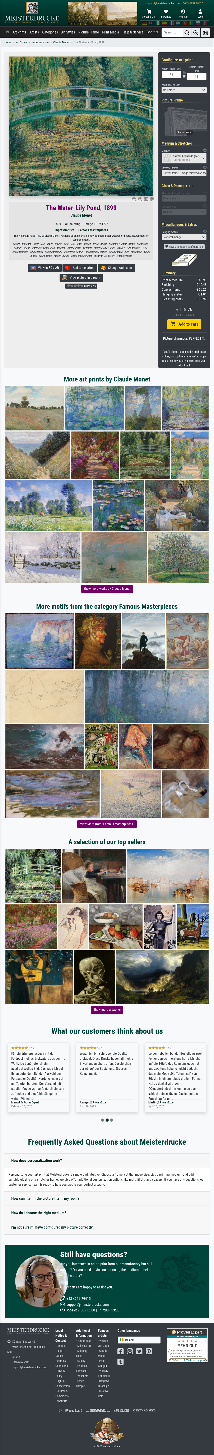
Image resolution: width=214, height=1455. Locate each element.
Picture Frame (88, 32)
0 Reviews (90, 286)
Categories (50, 32)
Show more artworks (107, 1010)
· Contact (60, 1346)
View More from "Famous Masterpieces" (107, 824)
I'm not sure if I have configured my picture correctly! (52, 1227)
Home (7, 42)
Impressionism (40, 42)
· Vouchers (82, 1376)
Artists (34, 32)
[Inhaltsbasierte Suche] (195, 32)
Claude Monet (61, 42)
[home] (7, 32)
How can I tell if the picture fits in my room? (45, 1198)
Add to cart (186, 324)
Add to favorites (82, 268)
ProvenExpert (32, 1102)
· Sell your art (83, 1346)
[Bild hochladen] (205, 32)
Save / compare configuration (185, 246)
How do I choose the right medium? (38, 1212)
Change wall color (119, 268)
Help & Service (132, 32)
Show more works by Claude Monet (107, 589)
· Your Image (83, 1341)
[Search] (187, 32)
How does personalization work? (36, 1160)
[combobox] (184, 90)
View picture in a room (83, 278)
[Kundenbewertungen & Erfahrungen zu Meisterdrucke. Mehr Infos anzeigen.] (187, 1345)
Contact (152, 32)
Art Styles (68, 32)
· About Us (61, 1401)
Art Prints (19, 32)
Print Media (110, 32)
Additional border (171, 84)
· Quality (80, 1361)
